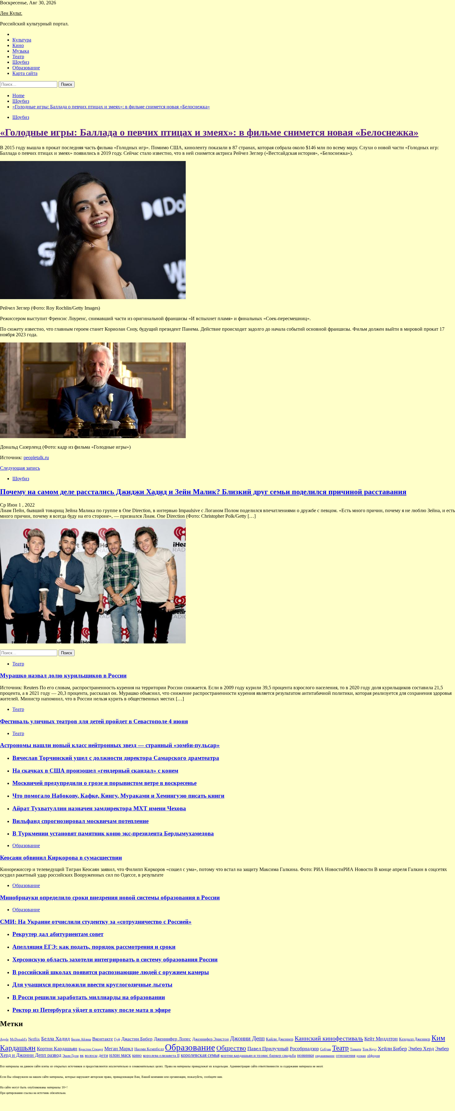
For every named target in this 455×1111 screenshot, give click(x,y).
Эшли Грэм (71, 1055)
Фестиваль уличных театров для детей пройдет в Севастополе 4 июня (94, 721)
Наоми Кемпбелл (149, 1049)
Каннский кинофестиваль (329, 1038)
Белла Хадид (55, 1039)
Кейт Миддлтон (381, 1038)
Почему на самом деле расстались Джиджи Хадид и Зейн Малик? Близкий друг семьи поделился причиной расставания (203, 492)
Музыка (20, 51)
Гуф (117, 1039)
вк (82, 1055)
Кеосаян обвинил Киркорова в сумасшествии (61, 857)
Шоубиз (20, 62)
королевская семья (200, 1055)
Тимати (355, 1049)
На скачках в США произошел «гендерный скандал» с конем (95, 770)
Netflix (34, 1039)
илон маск (120, 1055)
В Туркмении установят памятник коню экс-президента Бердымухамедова (113, 833)
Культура (21, 39)
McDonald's (18, 1039)
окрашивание (325, 1055)
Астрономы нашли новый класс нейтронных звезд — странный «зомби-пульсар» (110, 745)
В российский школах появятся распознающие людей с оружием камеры (110, 972)
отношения (345, 1055)
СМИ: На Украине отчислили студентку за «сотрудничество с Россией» (96, 921)
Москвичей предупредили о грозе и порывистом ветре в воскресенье (104, 783)
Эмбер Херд (421, 1048)
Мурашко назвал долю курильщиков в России (63, 675)
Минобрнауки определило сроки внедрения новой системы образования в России (110, 897)
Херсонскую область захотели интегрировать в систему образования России (115, 959)
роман (361, 1055)
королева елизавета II (161, 1055)
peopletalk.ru (36, 457)
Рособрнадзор (304, 1048)
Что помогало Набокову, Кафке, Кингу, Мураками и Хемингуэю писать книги (118, 795)
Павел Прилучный (267, 1049)
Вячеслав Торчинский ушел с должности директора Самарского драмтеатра (115, 758)
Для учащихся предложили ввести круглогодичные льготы (92, 984)
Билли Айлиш (81, 1039)
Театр (18, 56)
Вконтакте (102, 1038)
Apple (4, 1039)
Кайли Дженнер (279, 1039)
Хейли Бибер (392, 1049)
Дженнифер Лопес (172, 1038)
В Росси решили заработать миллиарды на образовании (88, 997)
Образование (26, 67)
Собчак (325, 1049)
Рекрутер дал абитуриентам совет (57, 934)
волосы (91, 1055)
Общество (231, 1048)
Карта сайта (24, 73)
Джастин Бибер (137, 1038)
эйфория (373, 1055)
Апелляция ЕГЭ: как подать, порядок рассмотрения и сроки (94, 946)
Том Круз (369, 1049)
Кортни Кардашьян (57, 1048)
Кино (18, 45)
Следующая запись (20, 468)
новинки (305, 1055)
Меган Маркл (118, 1048)
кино (137, 1055)
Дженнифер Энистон (210, 1039)
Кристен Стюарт (91, 1049)
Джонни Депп (247, 1038)
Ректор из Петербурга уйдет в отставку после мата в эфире (91, 1010)
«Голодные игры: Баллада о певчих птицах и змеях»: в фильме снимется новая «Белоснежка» (209, 132)
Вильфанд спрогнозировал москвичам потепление (80, 821)
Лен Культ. (11, 13)
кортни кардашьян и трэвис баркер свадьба (258, 1055)
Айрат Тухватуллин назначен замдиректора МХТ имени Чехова (99, 808)
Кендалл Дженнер (414, 1039)
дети (103, 1055)
